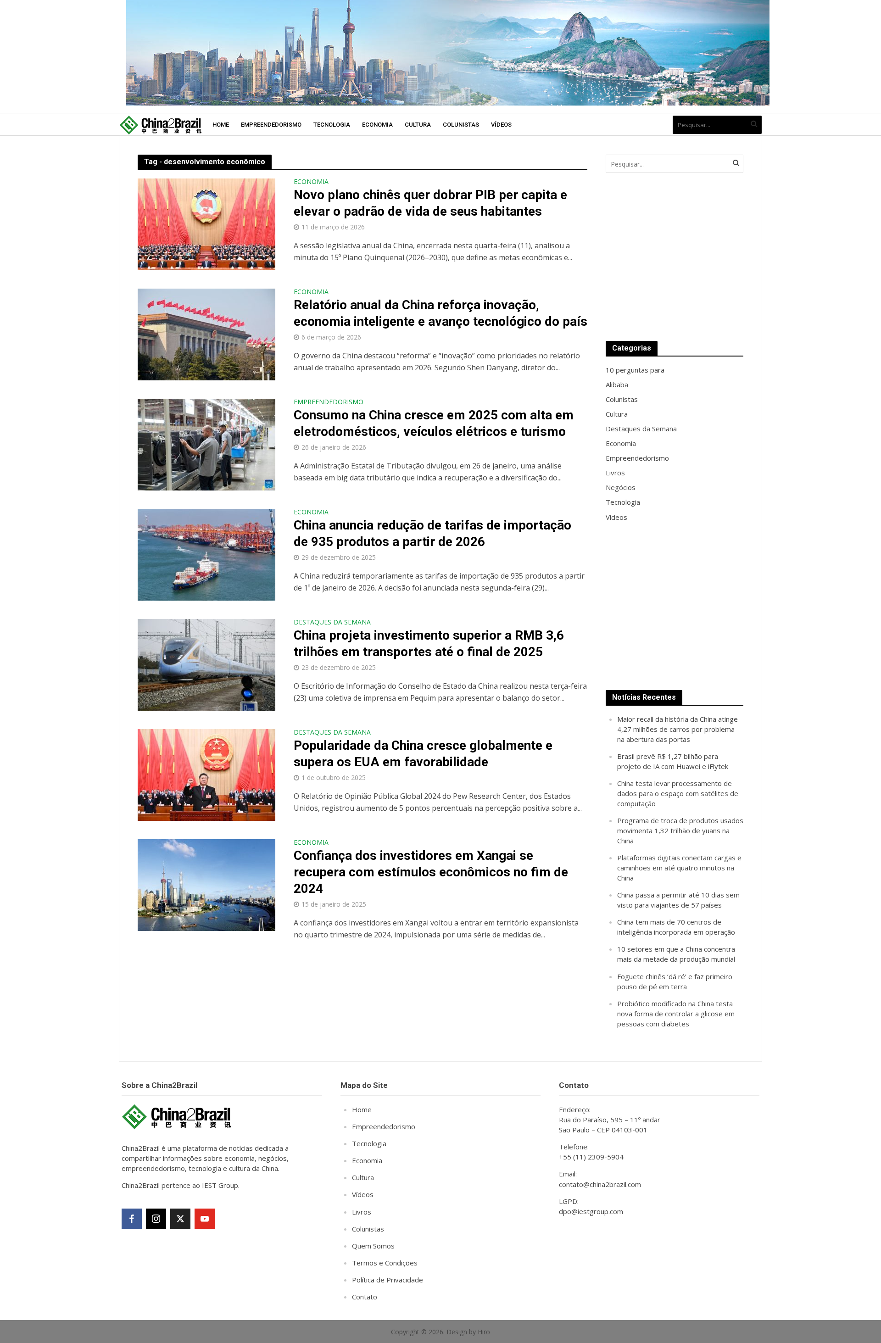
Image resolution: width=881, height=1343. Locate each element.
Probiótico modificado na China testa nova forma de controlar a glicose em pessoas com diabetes (676, 1013)
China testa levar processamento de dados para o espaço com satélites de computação (677, 793)
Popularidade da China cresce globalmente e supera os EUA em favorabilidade (423, 753)
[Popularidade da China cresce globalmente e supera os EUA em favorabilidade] (206, 774)
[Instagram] (156, 1219)
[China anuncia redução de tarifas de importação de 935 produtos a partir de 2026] (206, 554)
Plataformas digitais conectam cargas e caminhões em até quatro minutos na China (679, 867)
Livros (361, 1211)
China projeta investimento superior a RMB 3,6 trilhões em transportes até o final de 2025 (429, 643)
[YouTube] (205, 1219)
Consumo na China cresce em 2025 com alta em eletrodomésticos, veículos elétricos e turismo (434, 423)
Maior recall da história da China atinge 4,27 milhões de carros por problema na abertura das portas (677, 729)
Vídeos (501, 124)
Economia (377, 124)
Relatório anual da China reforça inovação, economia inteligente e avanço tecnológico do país (440, 313)
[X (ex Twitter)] (180, 1219)
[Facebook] (132, 1219)
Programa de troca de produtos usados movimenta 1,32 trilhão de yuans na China (680, 830)
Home (220, 124)
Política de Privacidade (387, 1279)
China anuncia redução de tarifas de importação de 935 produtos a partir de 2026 (432, 533)
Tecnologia (331, 124)
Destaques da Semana (332, 622)
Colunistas (461, 124)
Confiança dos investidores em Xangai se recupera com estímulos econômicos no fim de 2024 (431, 872)
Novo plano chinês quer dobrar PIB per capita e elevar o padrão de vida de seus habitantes (430, 203)
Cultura (418, 124)
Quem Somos (373, 1245)
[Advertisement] (674, 257)
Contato (364, 1296)
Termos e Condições (385, 1262)
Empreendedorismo (271, 124)
